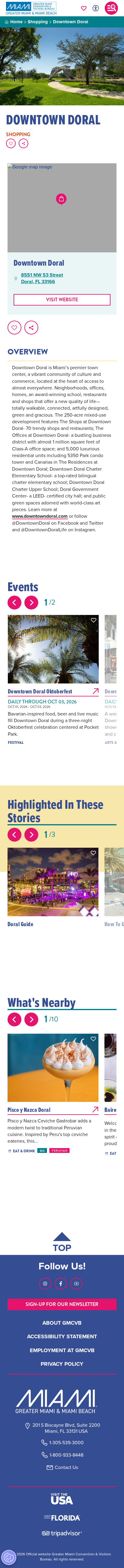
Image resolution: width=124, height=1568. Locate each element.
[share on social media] (23, 143)
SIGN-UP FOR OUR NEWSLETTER (62, 1304)
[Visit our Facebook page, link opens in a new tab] (61, 1284)
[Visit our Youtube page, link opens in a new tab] (76, 1284)
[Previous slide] (14, 603)
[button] (94, 620)
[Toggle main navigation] (111, 8)
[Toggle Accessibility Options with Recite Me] (95, 8)
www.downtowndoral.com (40, 516)
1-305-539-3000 (66, 1442)
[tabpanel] (62, 457)
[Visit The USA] (62, 1499)
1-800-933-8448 (66, 1455)
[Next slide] (31, 603)
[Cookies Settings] (8, 1557)
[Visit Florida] (62, 1517)
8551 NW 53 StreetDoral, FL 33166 (42, 278)
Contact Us (66, 1467)
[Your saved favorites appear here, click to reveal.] (84, 8)
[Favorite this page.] (11, 143)
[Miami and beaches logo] (62, 1401)
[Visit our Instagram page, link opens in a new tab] (45, 1284)
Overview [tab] (28, 352)
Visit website (62, 299)
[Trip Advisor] (62, 1533)
